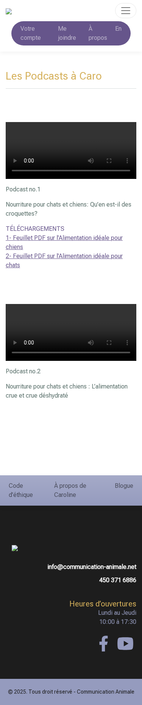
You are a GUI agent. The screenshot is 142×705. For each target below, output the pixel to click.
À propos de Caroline (70, 490)
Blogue (124, 485)
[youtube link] (125, 644)
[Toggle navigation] (125, 10)
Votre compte (30, 33)
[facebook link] (103, 644)
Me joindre (67, 33)
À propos (98, 33)
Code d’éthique (21, 490)
